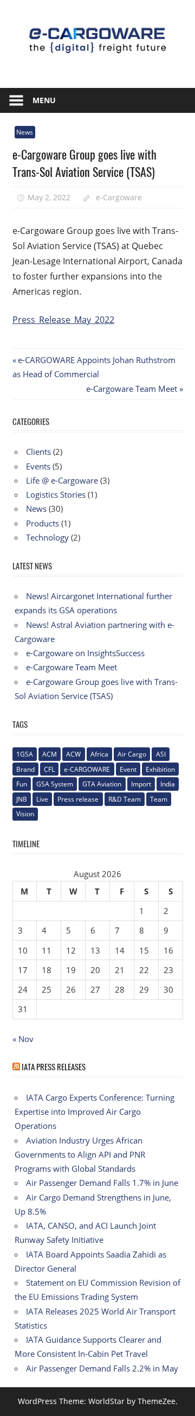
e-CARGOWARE (87, 769)
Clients (38, 451)
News (24, 132)
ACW (73, 754)
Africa (99, 754)
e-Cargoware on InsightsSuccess (85, 652)
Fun (21, 784)
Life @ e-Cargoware (62, 480)
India (167, 784)
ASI (161, 754)
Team (158, 799)
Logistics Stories (56, 494)
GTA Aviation (101, 784)
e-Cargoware (119, 197)
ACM (49, 754)
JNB (21, 799)
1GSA (24, 754)
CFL (49, 769)
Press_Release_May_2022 (63, 320)
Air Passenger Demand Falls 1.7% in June (102, 1182)
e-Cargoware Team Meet (131, 388)
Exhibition (160, 769)
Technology (47, 537)
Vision (25, 813)
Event (128, 769)
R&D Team (124, 799)
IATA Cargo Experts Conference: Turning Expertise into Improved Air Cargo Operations (94, 1112)
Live (42, 799)
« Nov (23, 1038)
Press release (78, 799)
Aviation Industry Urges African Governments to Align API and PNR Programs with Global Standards (80, 1154)
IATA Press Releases (54, 1066)
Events (38, 466)
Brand (25, 769)
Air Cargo (132, 754)
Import (141, 784)
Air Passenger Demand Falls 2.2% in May (102, 1368)
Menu (44, 100)
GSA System (54, 784)
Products (42, 523)
